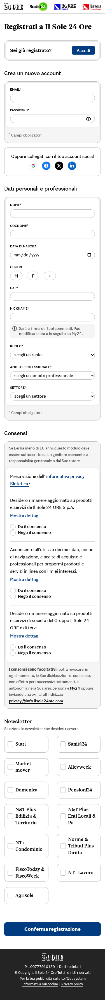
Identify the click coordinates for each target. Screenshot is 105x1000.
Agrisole (24, 895)
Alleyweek (79, 767)
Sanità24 (77, 744)
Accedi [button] (83, 50)
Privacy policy (72, 984)
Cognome (19, 225)
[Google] (33, 166)
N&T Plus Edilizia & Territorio (26, 816)
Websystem (76, 978)
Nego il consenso (34, 532)
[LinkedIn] (72, 166)
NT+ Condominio (29, 846)
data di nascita (23, 246)
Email (15, 89)
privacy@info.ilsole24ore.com (36, 700)
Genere (16, 267)
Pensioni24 (80, 790)
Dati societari (70, 966)
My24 (75, 688)
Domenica (26, 790)
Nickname (19, 308)
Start (20, 744)
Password (19, 110)
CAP (14, 288)
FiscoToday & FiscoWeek (30, 872)
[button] (25, 515)
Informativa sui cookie (40, 984)
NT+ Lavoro (81, 872)
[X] (59, 166)
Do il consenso (32, 526)
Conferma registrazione (52, 929)
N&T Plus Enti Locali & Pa (82, 816)
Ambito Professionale (31, 367)
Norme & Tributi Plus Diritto (81, 846)
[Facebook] (46, 166)
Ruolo (16, 346)
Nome (15, 205)
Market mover (23, 766)
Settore (18, 387)
